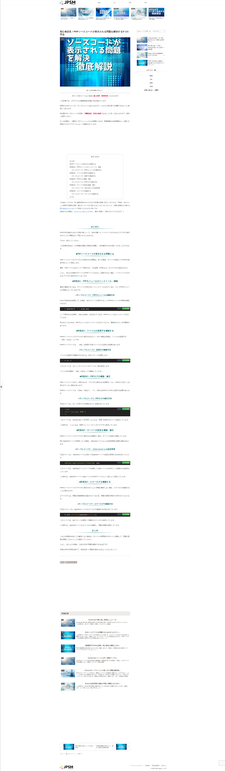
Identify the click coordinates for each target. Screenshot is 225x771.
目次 (92, 157)
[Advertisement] (95, 140)
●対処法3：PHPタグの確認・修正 (80, 179)
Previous (59, 15)
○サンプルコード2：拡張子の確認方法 (83, 176)
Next (166, 15)
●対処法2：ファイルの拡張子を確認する (82, 173)
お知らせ (163, 765)
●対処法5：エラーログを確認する (80, 191)
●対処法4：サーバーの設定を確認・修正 (82, 185)
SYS (151, 86)
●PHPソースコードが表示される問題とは (83, 164)
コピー (119, 308)
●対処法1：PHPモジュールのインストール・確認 (85, 167)
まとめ (72, 197)
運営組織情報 (155, 765)
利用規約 (147, 765)
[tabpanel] (68, 14)
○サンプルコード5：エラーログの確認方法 (84, 194)
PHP (63, 562)
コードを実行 (126, 308)
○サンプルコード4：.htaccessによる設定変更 (85, 188)
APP (151, 83)
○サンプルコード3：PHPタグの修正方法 (84, 182)
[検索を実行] (164, 31)
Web (151, 76)
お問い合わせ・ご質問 (151, 90)
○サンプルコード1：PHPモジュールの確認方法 (86, 170)
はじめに (72, 161)
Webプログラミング (72, 562)
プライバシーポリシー (81, 211)
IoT (151, 79)
